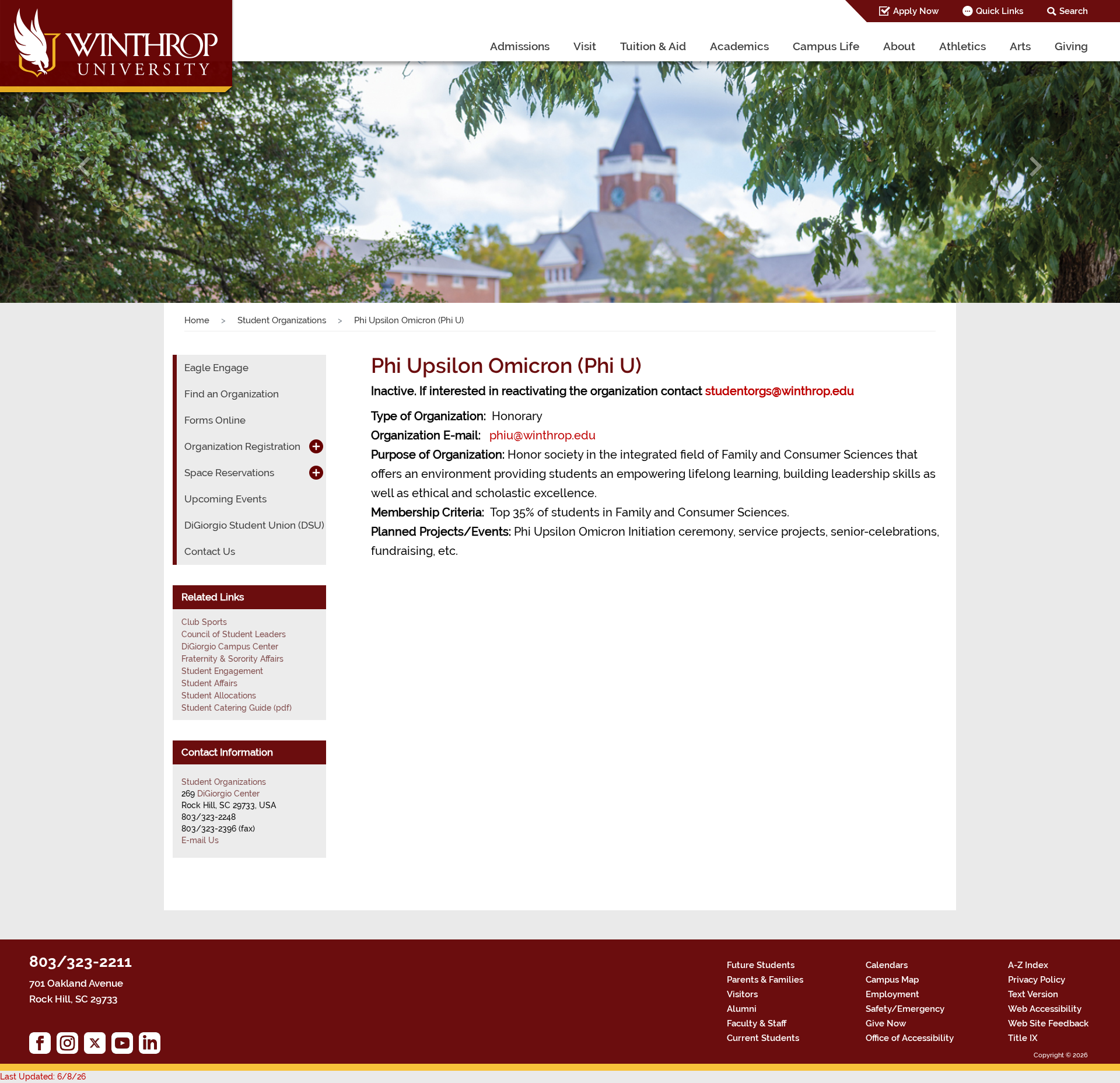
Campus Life (826, 46)
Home (196, 320)
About (899, 46)
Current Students (763, 1038)
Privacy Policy (1036, 979)
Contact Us (209, 551)
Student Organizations (281, 320)
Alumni (742, 1009)
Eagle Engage (216, 367)
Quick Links (999, 11)
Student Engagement (222, 671)
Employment (892, 994)
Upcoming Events (225, 499)
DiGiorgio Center (228, 793)
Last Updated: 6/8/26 (43, 1076)
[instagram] (70, 1046)
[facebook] (43, 1046)
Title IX (1023, 1038)
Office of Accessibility (910, 1038)
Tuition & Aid (653, 46)
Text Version (1033, 994)
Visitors (742, 994)
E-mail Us (200, 840)
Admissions (520, 46)
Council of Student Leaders (233, 634)
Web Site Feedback (1048, 1023)
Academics (739, 46)
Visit (584, 46)
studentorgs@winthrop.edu (779, 391)
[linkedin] (152, 1046)
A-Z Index (1028, 965)
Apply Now (916, 11)
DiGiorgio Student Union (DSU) (254, 525)
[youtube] (125, 1046)
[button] (84, 166)
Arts (1020, 46)
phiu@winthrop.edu (542, 435)
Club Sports (204, 622)
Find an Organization (231, 394)
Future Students (760, 965)
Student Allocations (218, 695)
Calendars (887, 965)
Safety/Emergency (905, 1009)
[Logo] (117, 49)
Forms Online (215, 420)
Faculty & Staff (756, 1023)
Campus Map (892, 979)
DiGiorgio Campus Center (229, 646)
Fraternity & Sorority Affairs (232, 658)
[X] (97, 1046)
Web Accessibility (1045, 1009)
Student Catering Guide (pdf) (236, 707)
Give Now (886, 1023)
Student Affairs (209, 683)
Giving (1071, 46)
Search (1073, 11)
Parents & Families (765, 979)
